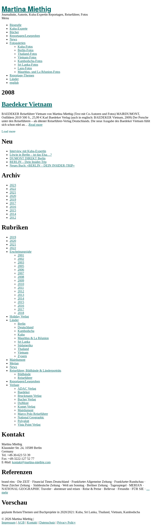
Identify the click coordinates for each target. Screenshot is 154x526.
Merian (14, 363)
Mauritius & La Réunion (33, 338)
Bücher (14, 32)
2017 (13, 203)
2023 (13, 185)
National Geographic (31, 417)
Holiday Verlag (19, 316)
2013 (21, 295)
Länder (14, 79)
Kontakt (32, 522)
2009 (21, 280)
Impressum (8, 522)
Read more (36, 124)
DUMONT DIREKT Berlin (28, 158)
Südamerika (25, 345)
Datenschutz (47, 522)
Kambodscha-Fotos (30, 61)
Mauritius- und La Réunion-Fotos (39, 71)
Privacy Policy (66, 522)
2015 (13, 210)
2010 (21, 284)
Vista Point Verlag (29, 424)
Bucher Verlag (27, 399)
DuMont (23, 403)
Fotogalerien (17, 43)
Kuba (21, 334)
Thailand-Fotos (27, 53)
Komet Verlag (26, 406)
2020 (13, 196)
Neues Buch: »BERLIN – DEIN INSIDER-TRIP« (42, 165)
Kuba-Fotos (25, 46)
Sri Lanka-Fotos (28, 64)
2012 (13, 217)
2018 (21, 313)
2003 (21, 262)
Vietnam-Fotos (27, 57)
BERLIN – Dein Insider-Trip (28, 162)
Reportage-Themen (22, 75)
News (13, 39)
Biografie (15, 25)
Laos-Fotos (25, 68)
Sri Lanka (24, 341)
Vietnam (23, 352)
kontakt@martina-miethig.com (31, 462)
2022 (13, 188)
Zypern (22, 356)
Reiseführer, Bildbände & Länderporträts (35, 370)
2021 (13, 192)
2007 (21, 273)
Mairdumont (17, 359)
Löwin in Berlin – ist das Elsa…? (31, 154)
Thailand (23, 349)
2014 (13, 214)
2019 (13, 199)
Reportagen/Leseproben (25, 35)
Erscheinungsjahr (20, 251)
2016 (13, 206)
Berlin (21, 323)
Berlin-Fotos (25, 50)
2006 (21, 269)
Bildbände (24, 374)
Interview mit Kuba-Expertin (28, 151)
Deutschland (25, 327)
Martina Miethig (26, 8)
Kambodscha (26, 331)
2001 (21, 255)
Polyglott (23, 421)
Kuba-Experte (18, 28)
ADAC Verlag (27, 388)
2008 (21, 277)
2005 (21, 266)
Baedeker (24, 392)
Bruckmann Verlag (30, 395)
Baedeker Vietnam (27, 104)
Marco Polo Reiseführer (33, 413)
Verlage (14, 385)
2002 (21, 258)
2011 (21, 287)
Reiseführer (25, 377)
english (14, 82)
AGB (21, 522)
